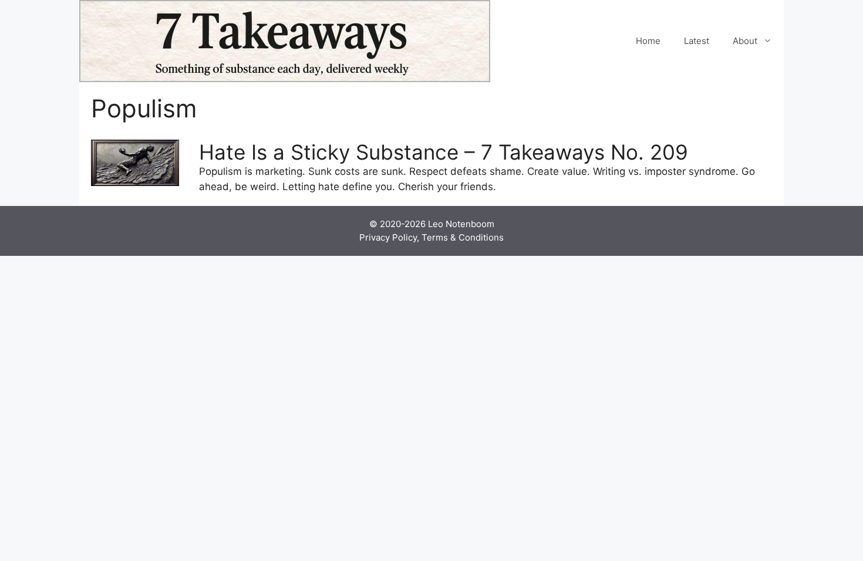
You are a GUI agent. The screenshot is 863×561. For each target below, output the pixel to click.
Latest (696, 40)
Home (648, 40)
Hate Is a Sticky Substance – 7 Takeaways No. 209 (443, 152)
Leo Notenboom (461, 223)
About (745, 40)
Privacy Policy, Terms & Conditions (431, 237)
